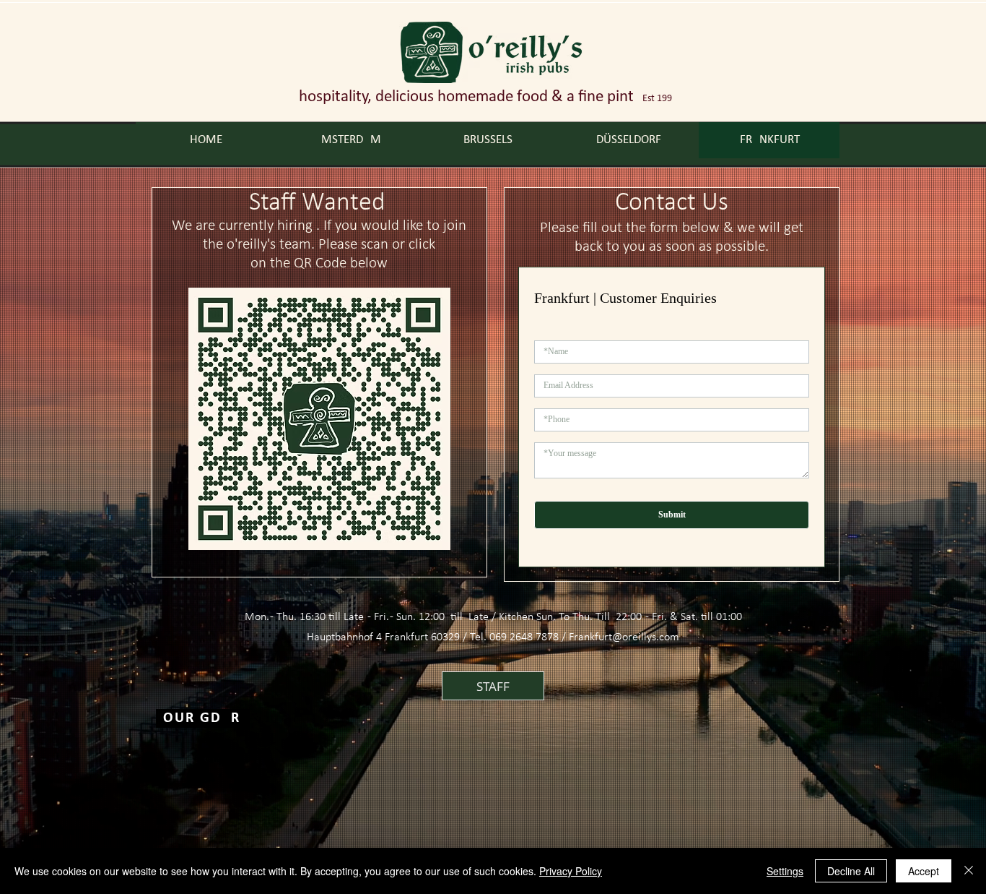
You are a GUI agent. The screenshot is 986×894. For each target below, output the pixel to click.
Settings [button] (785, 871)
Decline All (851, 871)
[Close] (968, 870)
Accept (923, 871)
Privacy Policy (570, 871)
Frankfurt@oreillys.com (624, 637)
